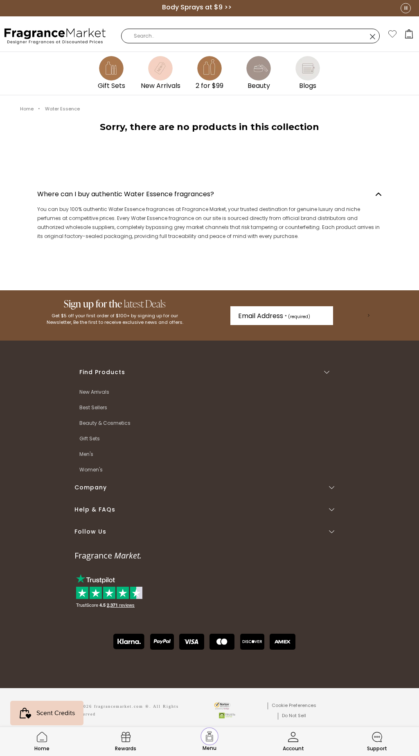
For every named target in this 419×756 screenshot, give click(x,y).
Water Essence (62, 108)
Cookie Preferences (294, 705)
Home (27, 108)
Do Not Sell (294, 715)
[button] (409, 34)
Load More (210, 159)
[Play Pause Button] (406, 8)
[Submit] (369, 316)
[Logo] (55, 35)
